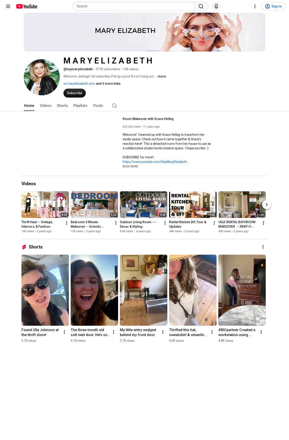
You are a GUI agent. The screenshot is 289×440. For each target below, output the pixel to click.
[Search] (201, 6)
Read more (130, 166)
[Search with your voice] (216, 6)
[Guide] (8, 6)
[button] (130, 166)
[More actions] (66, 223)
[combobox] (135, 6)
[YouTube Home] (26, 6)
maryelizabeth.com (81, 83)
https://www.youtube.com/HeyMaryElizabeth (155, 162)
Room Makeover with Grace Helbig (148, 119)
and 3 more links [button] (108, 83)
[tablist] (144, 105)
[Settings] (255, 6)
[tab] (29, 105)
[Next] (266, 204)
